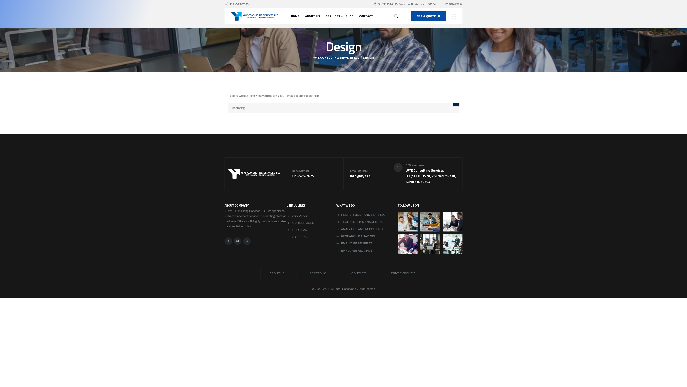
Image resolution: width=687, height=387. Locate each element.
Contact (366, 16)
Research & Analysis (358, 236)
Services (333, 16)
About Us (312, 16)
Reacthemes (367, 288)
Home (295, 16)
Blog (350, 16)
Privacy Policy (403, 273)
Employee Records (356, 250)
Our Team (300, 229)
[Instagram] (237, 241)
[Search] (456, 104)
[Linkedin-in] (247, 241)
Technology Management (362, 221)
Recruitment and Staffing (363, 214)
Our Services (303, 222)
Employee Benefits (357, 243)
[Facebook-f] (228, 241)
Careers (299, 237)
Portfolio (318, 273)
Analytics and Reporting (362, 229)
